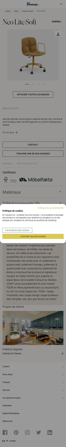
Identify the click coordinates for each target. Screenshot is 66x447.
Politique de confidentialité (50, 208)
